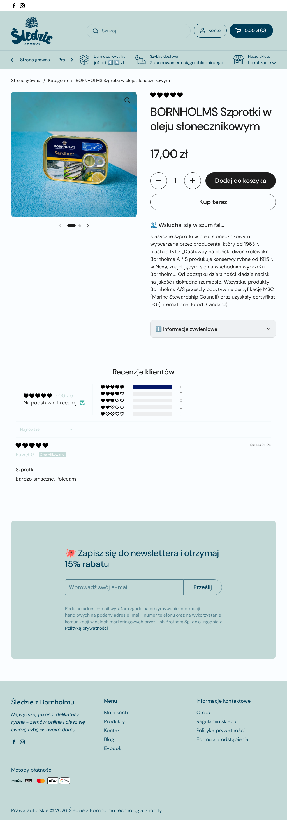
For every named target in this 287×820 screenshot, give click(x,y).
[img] (32, 445)
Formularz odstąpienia (222, 739)
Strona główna (25, 80)
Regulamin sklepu (216, 721)
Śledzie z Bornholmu (92, 810)
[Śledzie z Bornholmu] (32, 31)
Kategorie (58, 80)
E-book (112, 748)
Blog (109, 739)
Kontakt (113, 730)
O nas (203, 712)
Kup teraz (213, 202)
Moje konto (117, 712)
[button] (251, 31)
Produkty (114, 721)
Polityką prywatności (86, 628)
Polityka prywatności (220, 730)
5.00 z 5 (63, 395)
